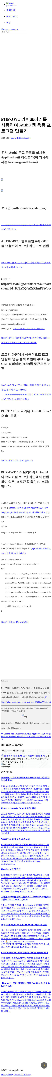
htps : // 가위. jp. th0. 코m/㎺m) (14, 622)
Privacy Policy (7, 1075)
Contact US (19, 1075)
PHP (19, 138)
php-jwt (14, 138)
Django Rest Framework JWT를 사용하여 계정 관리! (27, 734)
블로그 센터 (12, 16)
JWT (23, 138)
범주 (8, 23)
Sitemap (27, 1075)
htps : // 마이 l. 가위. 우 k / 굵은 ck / (29, 328)
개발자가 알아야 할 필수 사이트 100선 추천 (24, 756)
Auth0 (28, 138)
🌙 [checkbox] (44, 1065)
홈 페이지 (10, 10)
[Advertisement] (11, 73)
